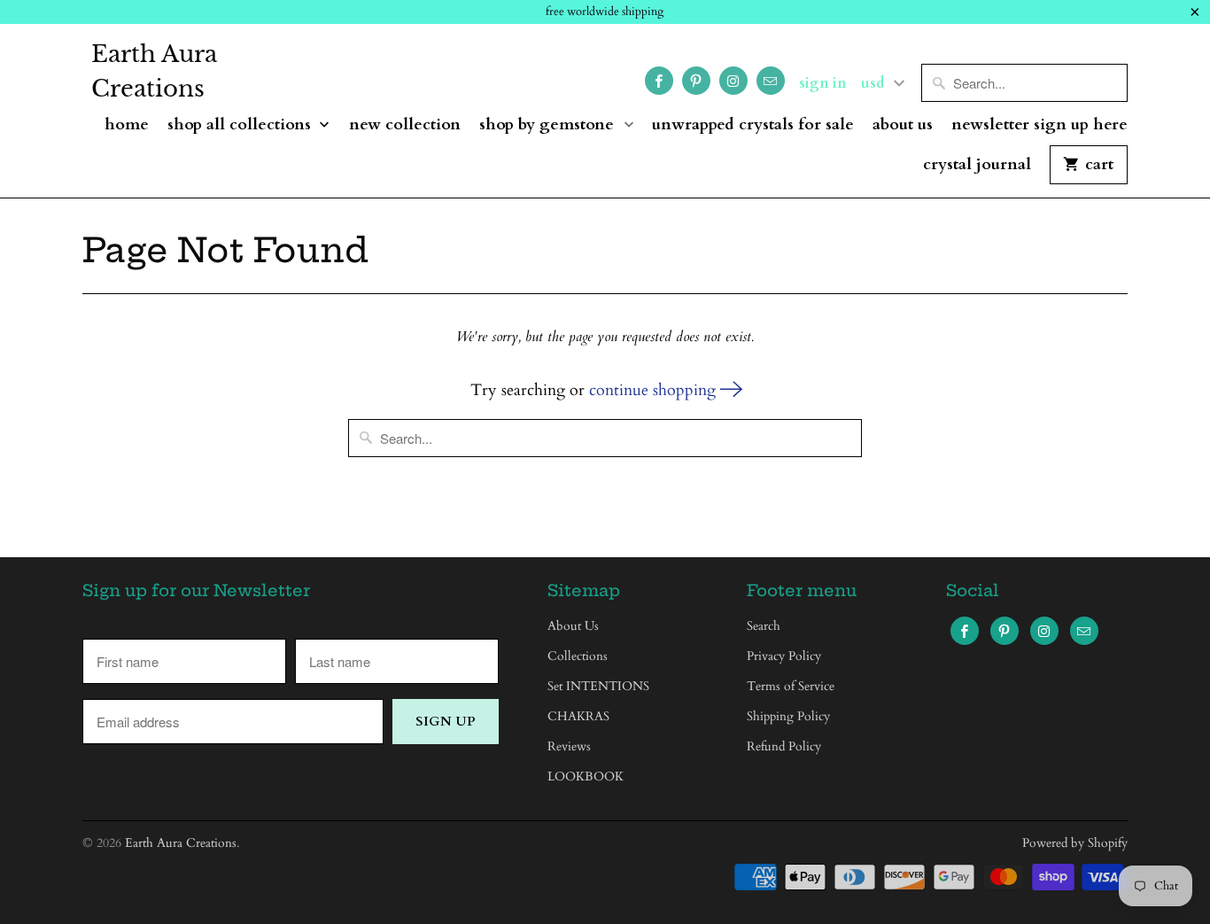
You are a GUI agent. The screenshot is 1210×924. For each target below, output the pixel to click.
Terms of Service (790, 686)
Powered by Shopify (1075, 843)
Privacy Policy (784, 656)
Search (763, 625)
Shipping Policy (788, 716)
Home (127, 125)
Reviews (569, 746)
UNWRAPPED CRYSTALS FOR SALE (753, 125)
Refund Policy (784, 746)
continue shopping (654, 390)
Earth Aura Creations (154, 71)
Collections (577, 656)
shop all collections (241, 125)
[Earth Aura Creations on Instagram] (733, 80)
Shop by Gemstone (548, 125)
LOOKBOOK (585, 776)
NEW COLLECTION (405, 125)
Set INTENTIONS (598, 686)
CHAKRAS (578, 716)
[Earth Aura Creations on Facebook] (659, 80)
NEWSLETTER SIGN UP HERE (1039, 125)
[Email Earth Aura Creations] (770, 80)
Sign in (823, 83)
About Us (903, 125)
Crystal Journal (977, 165)
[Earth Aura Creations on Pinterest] (696, 80)
